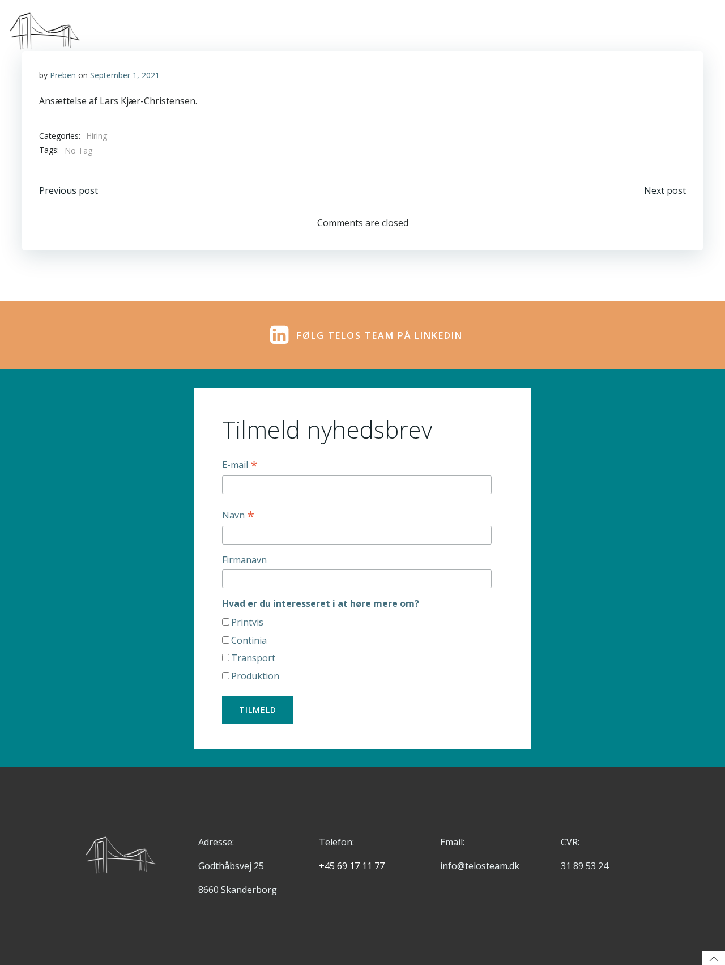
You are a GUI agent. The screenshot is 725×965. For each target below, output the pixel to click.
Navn (238, 515)
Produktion (255, 676)
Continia (249, 640)
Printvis (247, 622)
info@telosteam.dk (479, 866)
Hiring (96, 135)
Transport (253, 658)
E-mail (240, 465)
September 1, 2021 (125, 75)
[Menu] (704, 31)
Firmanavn (244, 560)
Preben (63, 75)
